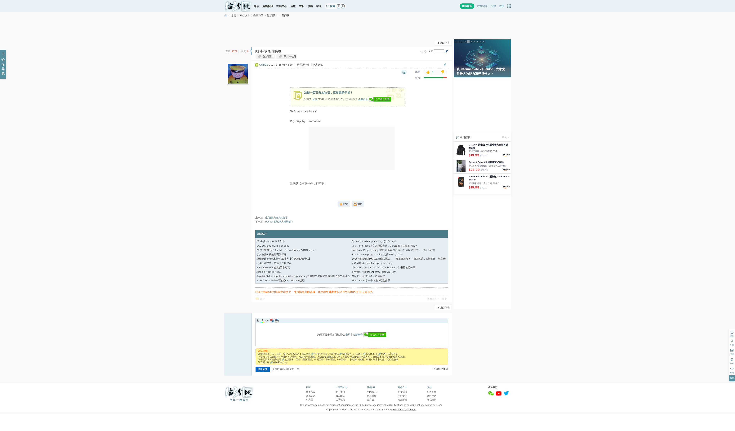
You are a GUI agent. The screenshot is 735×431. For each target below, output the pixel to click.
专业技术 (245, 15)
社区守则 (431, 395)
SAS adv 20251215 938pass (272, 245)
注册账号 (363, 99)
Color (262, 320)
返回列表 (445, 42)
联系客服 (340, 399)
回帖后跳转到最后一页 (286, 369)
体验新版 (467, 6)
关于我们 (340, 391)
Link (267, 320)
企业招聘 (402, 391)
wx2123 (263, 64)
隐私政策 (431, 399)
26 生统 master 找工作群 (270, 241)
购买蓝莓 (371, 395)
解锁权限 (267, 6)
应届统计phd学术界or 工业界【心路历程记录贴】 (283, 258)
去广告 (370, 399)
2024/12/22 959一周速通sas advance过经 (280, 280)
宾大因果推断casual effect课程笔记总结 (374, 271)
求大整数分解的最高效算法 (271, 254)
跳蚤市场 (370, 353)
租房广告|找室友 (389, 353)
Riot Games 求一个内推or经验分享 (371, 280)
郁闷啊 (285, 15)
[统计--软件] (263, 51)
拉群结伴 (346, 353)
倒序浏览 (318, 64)
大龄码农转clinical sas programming (372, 263)
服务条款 (431, 391)
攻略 (310, 6)
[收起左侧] (251, 51)
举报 (444, 298)
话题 (293, 6)
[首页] (238, 6)
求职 (301, 6)
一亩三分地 (225, 15)
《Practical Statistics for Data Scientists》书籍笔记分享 (383, 267)
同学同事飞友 (320, 353)
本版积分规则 (440, 368)
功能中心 (281, 6)
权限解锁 (482, 6)
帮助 (319, 6)
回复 (262, 298)
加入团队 (340, 395)
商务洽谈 (402, 399)
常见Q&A (310, 395)
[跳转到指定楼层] (446, 51)
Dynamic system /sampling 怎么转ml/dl (374, 241)
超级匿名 (289, 359)
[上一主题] (421, 51)
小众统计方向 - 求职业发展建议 (274, 263)
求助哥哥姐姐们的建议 (268, 271)
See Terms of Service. (404, 409)
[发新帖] (231, 42)
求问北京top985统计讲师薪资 (368, 276)
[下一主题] (425, 51)
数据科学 (258, 15)
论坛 (233, 15)
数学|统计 (272, 15)
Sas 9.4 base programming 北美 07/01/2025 (377, 254)
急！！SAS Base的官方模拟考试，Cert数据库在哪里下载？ (384, 245)
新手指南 (310, 391)
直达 (430, 51)
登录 (493, 6)
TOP (732, 378)
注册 (501, 6)
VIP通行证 (372, 391)
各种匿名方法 (280, 362)
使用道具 (432, 298)
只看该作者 (303, 64)
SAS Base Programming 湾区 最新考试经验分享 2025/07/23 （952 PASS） (394, 250)
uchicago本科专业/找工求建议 (273, 267)
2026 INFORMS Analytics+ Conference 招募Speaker (286, 250)
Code (277, 320)
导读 (256, 6)
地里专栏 (402, 395)
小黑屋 (309, 399)
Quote (272, 320)
